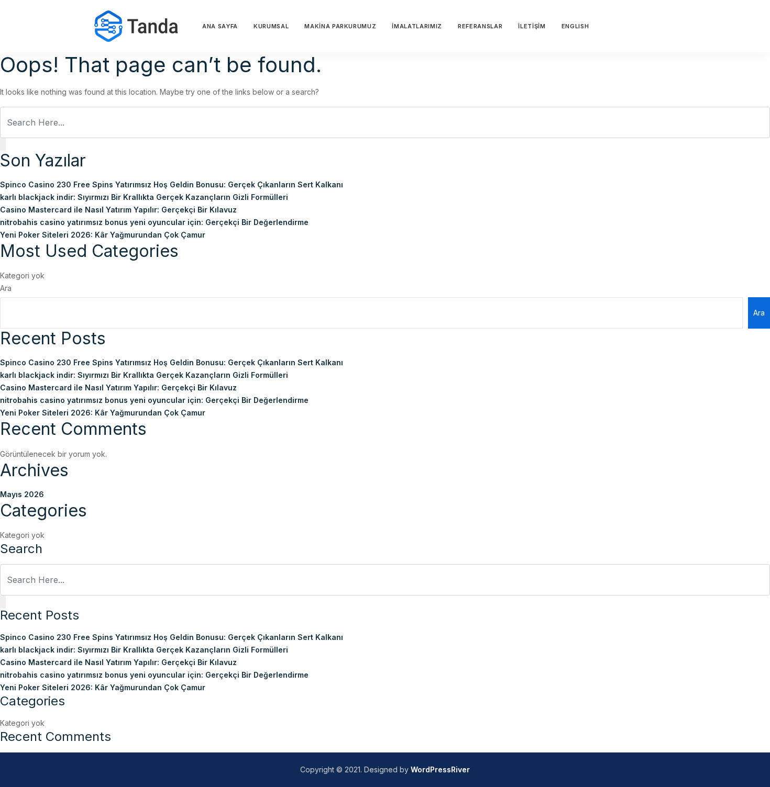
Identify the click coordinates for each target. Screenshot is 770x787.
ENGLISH (575, 26)
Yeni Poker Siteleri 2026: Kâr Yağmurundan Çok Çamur (102, 234)
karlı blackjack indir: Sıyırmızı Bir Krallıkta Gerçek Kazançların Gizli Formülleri (144, 197)
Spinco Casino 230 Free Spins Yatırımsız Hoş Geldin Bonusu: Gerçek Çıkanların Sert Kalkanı (171, 184)
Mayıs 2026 (22, 494)
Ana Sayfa (220, 26)
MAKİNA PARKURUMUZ (340, 26)
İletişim (531, 26)
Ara (6, 288)
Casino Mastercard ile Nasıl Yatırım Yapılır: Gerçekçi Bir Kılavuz (118, 209)
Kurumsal (271, 26)
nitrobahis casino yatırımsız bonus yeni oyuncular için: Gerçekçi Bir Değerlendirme (154, 222)
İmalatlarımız (417, 26)
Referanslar (480, 26)
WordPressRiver (440, 769)
